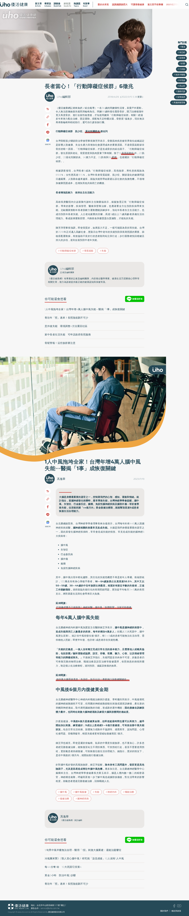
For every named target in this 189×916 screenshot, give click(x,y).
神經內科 (112, 792)
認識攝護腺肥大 (105, 4)
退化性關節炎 (92, 131)
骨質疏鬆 (88, 250)
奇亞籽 (182, 52)
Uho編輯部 (64, 97)
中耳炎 (182, 80)
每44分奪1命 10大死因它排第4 (63, 867)
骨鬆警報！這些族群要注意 (60, 343)
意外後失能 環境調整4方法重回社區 (66, 326)
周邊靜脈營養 (179, 102)
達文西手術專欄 (141, 4)
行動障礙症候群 (68, 250)
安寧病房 (181, 97)
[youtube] (179, 906)
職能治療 (129, 792)
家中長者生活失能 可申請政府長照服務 (68, 335)
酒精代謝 (181, 91)
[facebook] (174, 906)
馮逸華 (61, 479)
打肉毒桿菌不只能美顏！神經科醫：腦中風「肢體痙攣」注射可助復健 (93, 607)
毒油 (183, 46)
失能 (104, 250)
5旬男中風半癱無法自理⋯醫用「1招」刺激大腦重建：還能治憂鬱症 (83, 850)
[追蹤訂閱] (48, 140)
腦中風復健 (81, 792)
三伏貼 (182, 69)
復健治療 (64, 798)
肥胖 (114, 157)
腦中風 (63, 792)
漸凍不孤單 (174, 4)
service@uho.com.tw (50, 908)
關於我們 (164, 910)
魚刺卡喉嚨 (180, 74)
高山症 (182, 85)
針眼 (183, 63)
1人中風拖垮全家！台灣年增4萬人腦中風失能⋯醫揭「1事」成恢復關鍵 (85, 309)
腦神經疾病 (83, 798)
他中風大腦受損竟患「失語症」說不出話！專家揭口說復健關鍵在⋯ (92, 679)
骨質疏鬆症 (128, 153)
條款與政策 (176, 910)
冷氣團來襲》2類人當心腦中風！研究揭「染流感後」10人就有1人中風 (84, 858)
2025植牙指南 (159, 4)
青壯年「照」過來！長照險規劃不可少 (66, 318)
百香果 (182, 57)
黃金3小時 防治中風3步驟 (60, 875)
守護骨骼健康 (123, 4)
